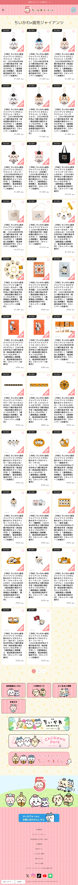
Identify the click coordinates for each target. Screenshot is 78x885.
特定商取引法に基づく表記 (39, 839)
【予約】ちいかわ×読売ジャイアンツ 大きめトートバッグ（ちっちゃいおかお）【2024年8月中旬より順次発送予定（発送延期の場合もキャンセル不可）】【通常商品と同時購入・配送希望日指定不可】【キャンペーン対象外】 (64, 179)
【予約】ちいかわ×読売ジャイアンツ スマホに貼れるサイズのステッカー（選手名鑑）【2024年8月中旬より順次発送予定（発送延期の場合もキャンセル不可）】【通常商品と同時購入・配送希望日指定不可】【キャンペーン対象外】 (64, 528)
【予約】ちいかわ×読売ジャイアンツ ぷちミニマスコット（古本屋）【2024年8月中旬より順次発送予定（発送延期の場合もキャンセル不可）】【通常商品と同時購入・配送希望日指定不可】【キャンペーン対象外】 (39, 178)
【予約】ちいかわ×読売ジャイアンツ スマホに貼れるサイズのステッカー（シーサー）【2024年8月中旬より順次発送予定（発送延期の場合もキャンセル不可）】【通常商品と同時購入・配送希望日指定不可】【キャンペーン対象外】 (39, 645)
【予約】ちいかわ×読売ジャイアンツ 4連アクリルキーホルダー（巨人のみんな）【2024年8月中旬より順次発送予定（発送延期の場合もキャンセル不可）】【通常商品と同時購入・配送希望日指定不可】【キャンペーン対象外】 (64, 237)
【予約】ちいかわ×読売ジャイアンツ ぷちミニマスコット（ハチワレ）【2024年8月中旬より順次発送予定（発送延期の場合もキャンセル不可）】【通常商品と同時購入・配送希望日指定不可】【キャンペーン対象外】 (39, 65)
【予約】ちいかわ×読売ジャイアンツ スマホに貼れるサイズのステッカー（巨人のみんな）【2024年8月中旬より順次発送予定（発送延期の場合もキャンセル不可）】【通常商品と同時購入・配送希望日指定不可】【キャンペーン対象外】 (13, 467)
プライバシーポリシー (39, 834)
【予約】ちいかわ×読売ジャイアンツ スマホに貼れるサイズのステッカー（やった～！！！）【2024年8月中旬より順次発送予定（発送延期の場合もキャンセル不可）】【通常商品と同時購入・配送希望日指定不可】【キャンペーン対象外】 (39, 468)
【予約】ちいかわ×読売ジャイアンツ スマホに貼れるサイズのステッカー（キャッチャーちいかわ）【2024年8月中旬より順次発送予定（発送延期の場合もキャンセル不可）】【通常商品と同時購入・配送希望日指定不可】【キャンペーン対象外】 (13, 586)
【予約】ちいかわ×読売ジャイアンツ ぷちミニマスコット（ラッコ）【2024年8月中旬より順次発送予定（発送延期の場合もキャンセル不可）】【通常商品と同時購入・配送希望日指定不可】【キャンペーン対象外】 (13, 178)
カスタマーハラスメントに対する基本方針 (39, 868)
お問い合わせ (39, 859)
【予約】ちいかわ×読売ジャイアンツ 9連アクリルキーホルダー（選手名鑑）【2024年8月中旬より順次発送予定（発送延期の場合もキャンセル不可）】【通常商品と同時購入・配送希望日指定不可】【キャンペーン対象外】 (13, 294)
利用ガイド (39, 849)
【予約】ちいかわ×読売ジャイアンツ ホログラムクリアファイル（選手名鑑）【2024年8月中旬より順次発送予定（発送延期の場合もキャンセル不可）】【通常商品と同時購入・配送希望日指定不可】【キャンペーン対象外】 (39, 294)
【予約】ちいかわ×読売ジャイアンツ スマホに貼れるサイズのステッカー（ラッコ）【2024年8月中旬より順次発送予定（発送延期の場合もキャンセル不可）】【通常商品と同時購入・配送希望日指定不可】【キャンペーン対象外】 (39, 585)
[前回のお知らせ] (4, 2)
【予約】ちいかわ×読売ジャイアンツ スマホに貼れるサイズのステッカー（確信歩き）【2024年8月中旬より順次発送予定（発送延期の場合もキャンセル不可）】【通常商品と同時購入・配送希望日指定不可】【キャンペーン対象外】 (64, 467)
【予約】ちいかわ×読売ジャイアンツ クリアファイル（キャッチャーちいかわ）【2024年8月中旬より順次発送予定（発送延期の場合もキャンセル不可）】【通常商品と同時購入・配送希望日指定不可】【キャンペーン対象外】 (39, 352)
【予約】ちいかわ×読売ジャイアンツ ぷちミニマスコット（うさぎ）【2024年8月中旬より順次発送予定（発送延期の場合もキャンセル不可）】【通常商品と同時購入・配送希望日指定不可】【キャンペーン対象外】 (64, 65)
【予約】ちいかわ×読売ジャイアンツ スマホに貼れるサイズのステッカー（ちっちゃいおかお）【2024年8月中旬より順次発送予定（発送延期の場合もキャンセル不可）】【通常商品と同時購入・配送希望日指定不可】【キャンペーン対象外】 (64, 410)
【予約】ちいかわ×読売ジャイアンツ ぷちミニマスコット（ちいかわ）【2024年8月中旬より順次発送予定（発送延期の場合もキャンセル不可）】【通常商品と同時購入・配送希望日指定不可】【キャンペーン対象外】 (13, 65)
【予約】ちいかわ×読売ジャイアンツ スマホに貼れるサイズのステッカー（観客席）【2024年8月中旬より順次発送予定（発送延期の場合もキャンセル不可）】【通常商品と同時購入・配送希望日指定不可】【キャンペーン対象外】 (39, 528)
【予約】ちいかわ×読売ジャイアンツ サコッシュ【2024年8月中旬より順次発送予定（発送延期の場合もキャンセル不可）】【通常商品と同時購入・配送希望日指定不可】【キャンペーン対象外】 (39, 234)
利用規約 (39, 830)
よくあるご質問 (39, 854)
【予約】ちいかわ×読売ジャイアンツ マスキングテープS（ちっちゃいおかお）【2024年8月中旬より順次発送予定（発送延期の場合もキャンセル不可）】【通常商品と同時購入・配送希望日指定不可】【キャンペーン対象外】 (13, 410)
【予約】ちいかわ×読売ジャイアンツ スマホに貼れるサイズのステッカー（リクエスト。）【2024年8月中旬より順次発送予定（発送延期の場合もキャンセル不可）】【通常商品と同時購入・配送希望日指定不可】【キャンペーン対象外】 (13, 528)
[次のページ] (44, 671)
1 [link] (33, 671)
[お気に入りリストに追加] (23, 31)
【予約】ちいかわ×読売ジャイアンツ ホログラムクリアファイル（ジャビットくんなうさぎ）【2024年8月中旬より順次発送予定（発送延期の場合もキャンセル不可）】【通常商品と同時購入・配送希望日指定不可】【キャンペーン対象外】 (64, 294)
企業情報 (39, 844)
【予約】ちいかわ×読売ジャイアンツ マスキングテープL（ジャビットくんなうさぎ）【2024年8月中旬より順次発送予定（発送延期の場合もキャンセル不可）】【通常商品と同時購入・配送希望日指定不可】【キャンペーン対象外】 (39, 410)
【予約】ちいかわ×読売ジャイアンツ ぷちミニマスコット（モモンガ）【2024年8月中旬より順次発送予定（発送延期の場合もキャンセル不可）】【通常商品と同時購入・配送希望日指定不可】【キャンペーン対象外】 (13, 120)
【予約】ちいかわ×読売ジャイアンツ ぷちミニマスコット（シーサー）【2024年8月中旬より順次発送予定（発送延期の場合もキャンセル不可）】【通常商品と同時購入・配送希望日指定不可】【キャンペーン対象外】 (64, 120)
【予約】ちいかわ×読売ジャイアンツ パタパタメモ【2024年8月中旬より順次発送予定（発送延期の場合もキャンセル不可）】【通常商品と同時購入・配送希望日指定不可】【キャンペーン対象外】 (64, 350)
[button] (3, 10)
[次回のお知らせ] (74, 2)
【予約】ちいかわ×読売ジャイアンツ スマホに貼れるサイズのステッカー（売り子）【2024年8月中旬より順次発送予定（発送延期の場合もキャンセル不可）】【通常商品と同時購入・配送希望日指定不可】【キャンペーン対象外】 (13, 645)
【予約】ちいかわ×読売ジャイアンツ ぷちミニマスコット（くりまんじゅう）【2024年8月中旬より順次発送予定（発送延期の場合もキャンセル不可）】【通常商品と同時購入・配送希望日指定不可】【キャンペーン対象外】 (39, 121)
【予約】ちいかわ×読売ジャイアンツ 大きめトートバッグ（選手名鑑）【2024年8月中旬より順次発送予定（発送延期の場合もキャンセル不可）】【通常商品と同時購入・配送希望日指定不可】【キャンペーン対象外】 (13, 236)
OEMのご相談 (39, 863)
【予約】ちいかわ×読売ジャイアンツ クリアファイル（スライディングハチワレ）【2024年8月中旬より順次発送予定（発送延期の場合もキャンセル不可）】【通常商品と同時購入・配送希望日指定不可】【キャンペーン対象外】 (13, 352)
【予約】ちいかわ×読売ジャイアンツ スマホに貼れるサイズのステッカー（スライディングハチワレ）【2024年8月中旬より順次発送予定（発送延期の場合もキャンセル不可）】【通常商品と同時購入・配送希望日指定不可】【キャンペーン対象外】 (64, 586)
